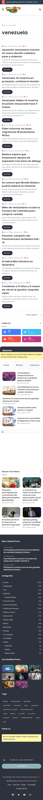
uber (4, 722)
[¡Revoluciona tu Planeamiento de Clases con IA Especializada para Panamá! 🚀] (8, 668)
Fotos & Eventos (9, 601)
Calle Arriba (7, 705)
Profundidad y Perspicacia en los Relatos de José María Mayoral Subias (27, 377)
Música (5, 623)
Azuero (5, 582)
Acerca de (16, 785)
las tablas (22, 713)
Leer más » (7, 69)
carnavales (17, 705)
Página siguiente (31, 315)
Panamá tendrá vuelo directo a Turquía (26, 408)
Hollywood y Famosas (10, 608)
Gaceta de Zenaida (10, 605)
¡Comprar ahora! (21, 788)
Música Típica (10, 653)
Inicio (5, 25)
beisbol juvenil (15, 701)
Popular (6, 365)
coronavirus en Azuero (10, 709)
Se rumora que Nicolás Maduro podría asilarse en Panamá (21, 184)
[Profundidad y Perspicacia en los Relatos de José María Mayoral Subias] (9, 376)
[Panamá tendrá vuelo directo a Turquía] (9, 411)
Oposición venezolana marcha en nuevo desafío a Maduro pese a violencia (20, 53)
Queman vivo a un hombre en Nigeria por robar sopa (28, 419)
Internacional (7, 616)
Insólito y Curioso (9, 612)
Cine (4, 590)
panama (15, 718)
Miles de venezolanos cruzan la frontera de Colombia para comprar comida (21, 211)
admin (6, 46)
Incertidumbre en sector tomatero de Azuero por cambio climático (28, 389)
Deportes (6, 593)
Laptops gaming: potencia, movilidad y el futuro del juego (31, 522)
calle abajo (27, 701)
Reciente (19, 365)
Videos (5, 642)
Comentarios (35, 365)
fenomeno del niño (27, 709)
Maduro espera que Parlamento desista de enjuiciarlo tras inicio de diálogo (21, 158)
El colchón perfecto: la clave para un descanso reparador (11, 522)
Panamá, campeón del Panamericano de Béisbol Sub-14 (21, 239)
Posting (6, 631)
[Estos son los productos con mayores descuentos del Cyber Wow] (8, 684)
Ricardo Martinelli (26, 718)
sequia (38, 718)
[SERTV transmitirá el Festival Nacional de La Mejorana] (35, 676)
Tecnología (7, 638)
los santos (31, 713)
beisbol (5, 701)
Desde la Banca (10, 597)
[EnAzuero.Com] (13, 9)
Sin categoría (8, 634)
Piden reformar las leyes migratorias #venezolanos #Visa (18, 132)
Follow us (6, 729)
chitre (26, 705)
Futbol (5, 713)
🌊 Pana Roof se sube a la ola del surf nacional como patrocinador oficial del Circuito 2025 (32, 495)
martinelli (6, 718)
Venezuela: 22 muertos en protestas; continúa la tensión (20, 79)
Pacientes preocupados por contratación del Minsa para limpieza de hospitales (11, 495)
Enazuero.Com (11, 781)
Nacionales (7, 627)
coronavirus (35, 705)
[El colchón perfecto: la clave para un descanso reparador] (11, 512)
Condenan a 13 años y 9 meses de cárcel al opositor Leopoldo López (21, 290)
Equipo (23, 785)
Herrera (13, 713)
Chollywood (7, 586)
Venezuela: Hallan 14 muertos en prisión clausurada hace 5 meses (20, 104)
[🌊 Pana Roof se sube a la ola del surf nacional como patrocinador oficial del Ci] (32, 482)
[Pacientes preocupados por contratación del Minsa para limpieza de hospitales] (11, 482)
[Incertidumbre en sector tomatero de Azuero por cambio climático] (9, 390)
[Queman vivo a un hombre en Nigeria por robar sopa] (9, 421)
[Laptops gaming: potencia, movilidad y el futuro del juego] (32, 512)
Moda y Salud (8, 620)
